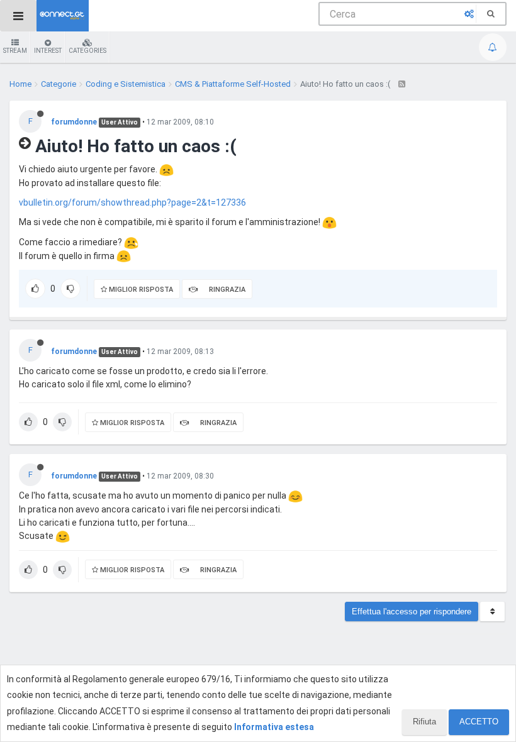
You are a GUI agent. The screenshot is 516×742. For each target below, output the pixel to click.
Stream (15, 50)
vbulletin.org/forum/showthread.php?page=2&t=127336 (132, 202)
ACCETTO (478, 721)
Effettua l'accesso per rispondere (411, 611)
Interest (48, 50)
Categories (87, 50)
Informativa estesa (274, 727)
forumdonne (74, 122)
